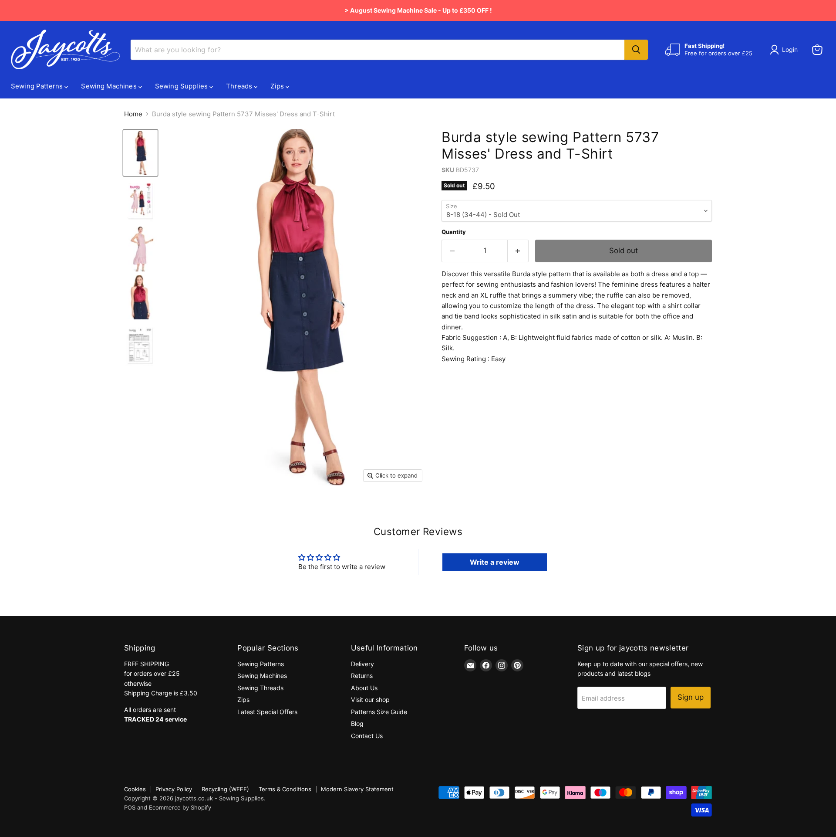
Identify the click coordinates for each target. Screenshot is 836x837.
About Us (364, 687)
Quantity (454, 232)
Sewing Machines (109, 86)
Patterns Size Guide (379, 711)
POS (129, 807)
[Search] (636, 50)
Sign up (691, 697)
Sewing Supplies (182, 86)
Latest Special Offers (267, 711)
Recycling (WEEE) (225, 789)
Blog (357, 723)
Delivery (362, 664)
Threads (240, 86)
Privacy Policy (173, 789)
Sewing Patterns (37, 86)
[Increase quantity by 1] (518, 251)
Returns (362, 675)
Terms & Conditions (285, 789)
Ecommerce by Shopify (180, 807)
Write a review (494, 562)
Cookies (135, 789)
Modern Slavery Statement (357, 789)
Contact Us (367, 735)
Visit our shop (370, 699)
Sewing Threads (260, 687)
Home (133, 114)
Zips (278, 86)
